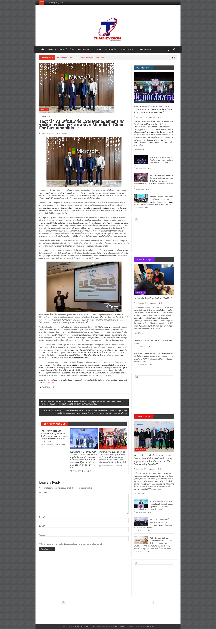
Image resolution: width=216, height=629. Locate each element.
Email (42, 526)
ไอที (72, 49)
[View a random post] (174, 49)
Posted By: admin (47, 133)
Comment (43, 492)
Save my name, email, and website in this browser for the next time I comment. (71, 544)
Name (42, 517)
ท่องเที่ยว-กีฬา (111, 49)
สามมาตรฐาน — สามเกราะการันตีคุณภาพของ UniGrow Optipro (81, 58)
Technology (44, 109)
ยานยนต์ (63, 49)
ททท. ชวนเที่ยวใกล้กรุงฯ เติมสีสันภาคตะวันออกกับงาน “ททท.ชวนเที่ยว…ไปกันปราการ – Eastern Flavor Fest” (153, 109)
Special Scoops (128, 49)
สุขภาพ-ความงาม (86, 49)
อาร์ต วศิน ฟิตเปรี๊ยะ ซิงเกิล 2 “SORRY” (153, 298)
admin (61, 445)
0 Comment (63, 133)
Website (42, 535)
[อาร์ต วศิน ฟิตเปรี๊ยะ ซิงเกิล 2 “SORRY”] (154, 279)
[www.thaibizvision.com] (108, 28)
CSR (99, 49)
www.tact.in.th (48, 383)
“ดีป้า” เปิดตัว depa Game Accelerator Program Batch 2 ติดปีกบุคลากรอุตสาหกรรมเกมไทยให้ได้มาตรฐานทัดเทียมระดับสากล (54, 436)
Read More (138, 150)
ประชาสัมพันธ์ (145, 49)
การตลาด (51, 49)
